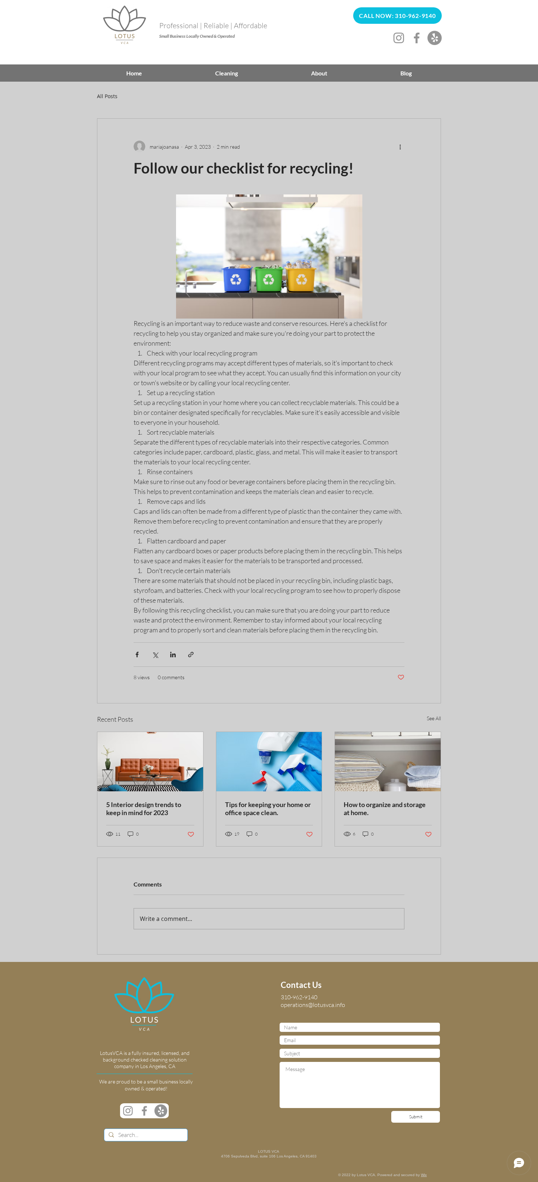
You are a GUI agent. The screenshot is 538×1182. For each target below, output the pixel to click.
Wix (424, 1175)
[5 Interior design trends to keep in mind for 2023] (150, 761)
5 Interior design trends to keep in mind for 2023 (143, 808)
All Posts (107, 96)
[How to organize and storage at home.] (388, 761)
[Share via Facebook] (137, 654)
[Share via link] (190, 654)
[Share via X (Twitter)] (155, 654)
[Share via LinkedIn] (172, 654)
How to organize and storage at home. (385, 808)
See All (434, 718)
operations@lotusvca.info (313, 1004)
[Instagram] (399, 38)
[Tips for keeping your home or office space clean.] (269, 761)
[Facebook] (417, 38)
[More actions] (400, 146)
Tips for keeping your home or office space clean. (268, 808)
